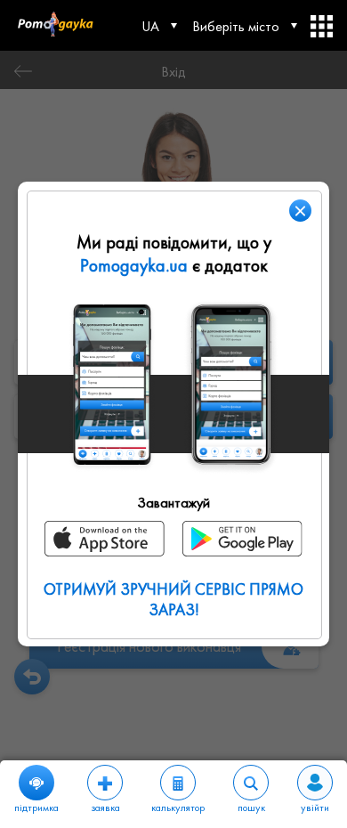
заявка (105, 807)
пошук (251, 807)
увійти (315, 807)
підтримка (36, 807)
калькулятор (178, 807)
